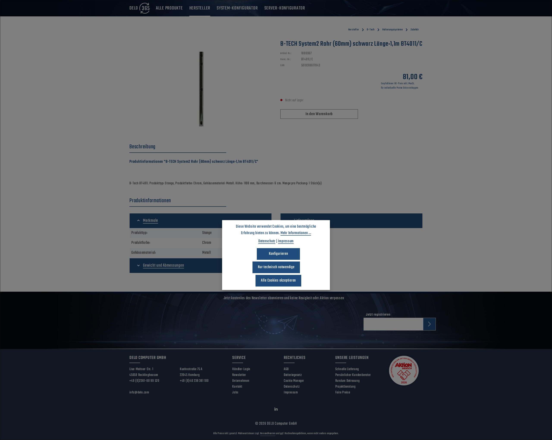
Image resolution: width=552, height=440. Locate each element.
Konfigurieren (278, 254)
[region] (200, 86)
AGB (286, 369)
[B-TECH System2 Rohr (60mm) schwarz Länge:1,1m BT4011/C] (200, 86)
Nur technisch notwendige (276, 267)
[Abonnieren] (429, 324)
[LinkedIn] (276, 410)
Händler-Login (241, 369)
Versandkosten (267, 433)
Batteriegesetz (293, 375)
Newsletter (239, 375)
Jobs (235, 392)
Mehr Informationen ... (296, 233)
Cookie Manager (294, 381)
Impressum (291, 392)
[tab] (177, 147)
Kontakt (237, 387)
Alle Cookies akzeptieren (278, 280)
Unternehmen (240, 381)
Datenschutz (292, 387)
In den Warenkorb (319, 114)
